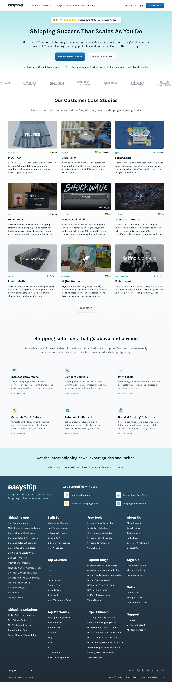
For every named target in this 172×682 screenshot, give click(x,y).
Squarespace (54, 627)
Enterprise (130, 5)
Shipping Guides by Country (101, 617)
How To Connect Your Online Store (104, 632)
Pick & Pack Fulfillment (19, 620)
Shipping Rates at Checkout (22, 543)
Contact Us (132, 548)
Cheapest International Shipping (103, 570)
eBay (50, 637)
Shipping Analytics (17, 587)
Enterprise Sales (135, 597)
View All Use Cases (56, 548)
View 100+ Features (17, 597)
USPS (50, 565)
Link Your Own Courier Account (23, 572)
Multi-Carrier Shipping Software (24, 528)
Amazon (52, 632)
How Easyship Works (18, 523)
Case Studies (133, 528)
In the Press (132, 538)
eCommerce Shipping (58, 523)
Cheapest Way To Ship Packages (103, 565)
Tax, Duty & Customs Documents (24, 567)
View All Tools (93, 548)
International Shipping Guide (101, 622)
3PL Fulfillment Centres (19, 625)
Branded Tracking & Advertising (24, 577)
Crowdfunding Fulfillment (20, 630)
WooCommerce (55, 622)
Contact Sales (134, 592)
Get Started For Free (70, 56)
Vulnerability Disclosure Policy (151, 677)
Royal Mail (53, 595)
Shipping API (14, 592)
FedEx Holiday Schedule (98, 595)
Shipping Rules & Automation (23, 538)
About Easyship (134, 523)
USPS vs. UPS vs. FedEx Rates (101, 585)
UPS (50, 570)
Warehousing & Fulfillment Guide (103, 647)
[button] (34, 5)
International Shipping (19, 563)
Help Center (132, 620)
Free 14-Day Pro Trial (136, 565)
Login (141, 5)
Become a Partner (135, 575)
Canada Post (54, 585)
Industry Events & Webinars (101, 652)
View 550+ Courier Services (61, 600)
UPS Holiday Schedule (98, 590)
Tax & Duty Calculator (98, 528)
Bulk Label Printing (17, 558)
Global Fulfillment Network (21, 615)
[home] (15, 5)
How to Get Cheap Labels (99, 580)
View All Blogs (94, 600)
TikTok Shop (54, 652)
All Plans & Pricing (136, 570)
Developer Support (136, 625)
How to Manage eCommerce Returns (105, 642)
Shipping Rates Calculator (100, 523)
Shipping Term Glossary (98, 543)
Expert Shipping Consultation (22, 635)
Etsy (50, 642)
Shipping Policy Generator (100, 538)
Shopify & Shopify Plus (59, 617)
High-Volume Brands (58, 528)
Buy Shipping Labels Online (21, 553)
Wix (49, 647)
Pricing (92, 5)
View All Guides (94, 657)
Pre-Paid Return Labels (19, 582)
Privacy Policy (130, 677)
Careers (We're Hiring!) (138, 543)
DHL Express (54, 580)
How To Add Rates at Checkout (102, 637)
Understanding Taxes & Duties (102, 627)
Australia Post (54, 590)
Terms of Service (115, 677)
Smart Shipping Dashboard (21, 533)
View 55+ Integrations (58, 657)
